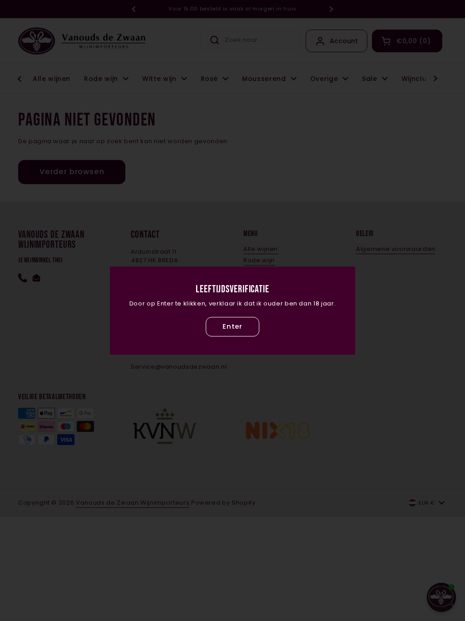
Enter (232, 326)
